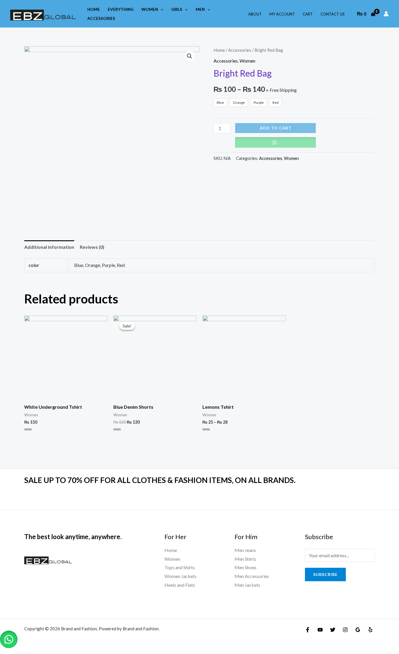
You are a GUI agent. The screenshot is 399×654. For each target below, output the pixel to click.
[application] (160, 9)
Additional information (49, 247)
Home (219, 50)
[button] (9, 639)
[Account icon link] (386, 13)
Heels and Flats (179, 585)
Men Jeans (245, 550)
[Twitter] (332, 629)
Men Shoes (245, 567)
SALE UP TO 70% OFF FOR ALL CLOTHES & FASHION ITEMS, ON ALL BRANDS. (160, 480)
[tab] (49, 247)
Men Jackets (247, 585)
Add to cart (276, 127)
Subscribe (325, 574)
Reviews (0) (92, 247)
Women (247, 60)
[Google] (357, 629)
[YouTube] (320, 629)
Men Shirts (245, 559)
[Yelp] (370, 629)
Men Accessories (252, 576)
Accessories (239, 50)
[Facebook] (307, 629)
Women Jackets (180, 576)
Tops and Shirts (179, 567)
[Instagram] (345, 629)
